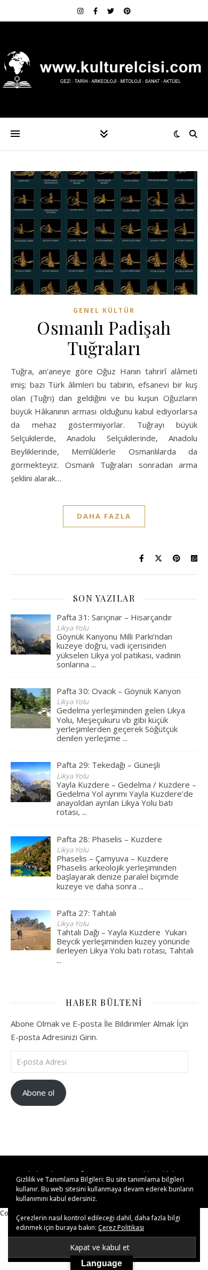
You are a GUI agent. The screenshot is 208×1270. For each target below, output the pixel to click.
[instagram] (81, 11)
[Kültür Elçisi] (104, 69)
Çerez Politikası (121, 1227)
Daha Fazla (104, 516)
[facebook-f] (96, 11)
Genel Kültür (104, 310)
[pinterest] (127, 11)
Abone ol (38, 1092)
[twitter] (111, 11)
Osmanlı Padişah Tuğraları (104, 337)
